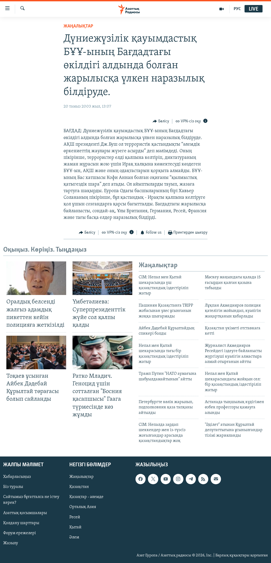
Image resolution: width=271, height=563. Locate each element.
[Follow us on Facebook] (141, 479)
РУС (237, 9)
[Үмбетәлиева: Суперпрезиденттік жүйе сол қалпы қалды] (102, 278)
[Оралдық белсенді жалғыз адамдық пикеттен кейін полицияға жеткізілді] (36, 278)
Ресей (74, 517)
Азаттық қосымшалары (25, 513)
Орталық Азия (82, 507)
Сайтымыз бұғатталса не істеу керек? (31, 500)
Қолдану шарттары (21, 523)
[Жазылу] (216, 479)
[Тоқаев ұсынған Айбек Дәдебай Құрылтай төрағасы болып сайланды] (36, 352)
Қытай (75, 527)
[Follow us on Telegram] (191, 479)
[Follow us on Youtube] (166, 479)
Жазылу (10, 543)
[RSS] (203, 479)
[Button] (161, 121)
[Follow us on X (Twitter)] (153, 479)
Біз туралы (13, 487)
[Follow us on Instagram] (178, 479)
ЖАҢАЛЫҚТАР (78, 26)
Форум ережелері (19, 533)
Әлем (74, 537)
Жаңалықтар (81, 477)
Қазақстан (79, 487)
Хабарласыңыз (17, 477)
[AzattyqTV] (222, 9)
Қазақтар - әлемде (86, 497)
